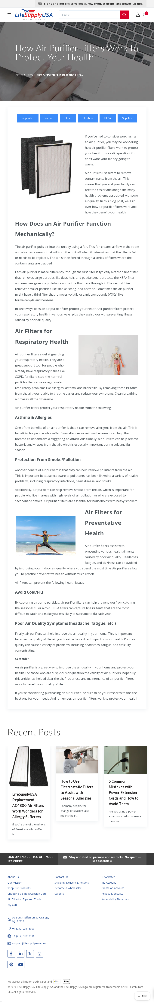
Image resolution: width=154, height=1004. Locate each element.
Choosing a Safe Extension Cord (27, 893)
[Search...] (124, 15)
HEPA (107, 118)
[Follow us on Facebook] (11, 954)
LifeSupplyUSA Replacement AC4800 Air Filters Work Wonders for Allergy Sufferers (28, 806)
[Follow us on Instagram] (39, 954)
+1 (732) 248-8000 (23, 928)
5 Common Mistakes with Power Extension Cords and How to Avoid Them (123, 793)
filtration (88, 118)
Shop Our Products (19, 888)
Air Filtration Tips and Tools (24, 899)
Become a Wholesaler (67, 888)
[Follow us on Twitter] (30, 954)
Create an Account (112, 888)
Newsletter (108, 877)
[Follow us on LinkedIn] (20, 954)
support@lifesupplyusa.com (29, 943)
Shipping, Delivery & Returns (71, 882)
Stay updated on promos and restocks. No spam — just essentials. (105, 859)
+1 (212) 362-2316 (23, 936)
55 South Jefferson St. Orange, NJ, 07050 (30, 919)
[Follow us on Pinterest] (11, 965)
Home (19, 75)
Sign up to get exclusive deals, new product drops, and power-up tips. (93, 3)
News (29, 75)
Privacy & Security (112, 893)
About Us (13, 877)
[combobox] (89, 15)
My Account (108, 882)
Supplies (127, 118)
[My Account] (138, 15)
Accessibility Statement (115, 899)
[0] (144, 15)
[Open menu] (9, 14)
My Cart (12, 904)
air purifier (28, 118)
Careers (59, 893)
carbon (49, 118)
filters (68, 118)
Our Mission (15, 882)
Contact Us (61, 877)
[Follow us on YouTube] (20, 965)
